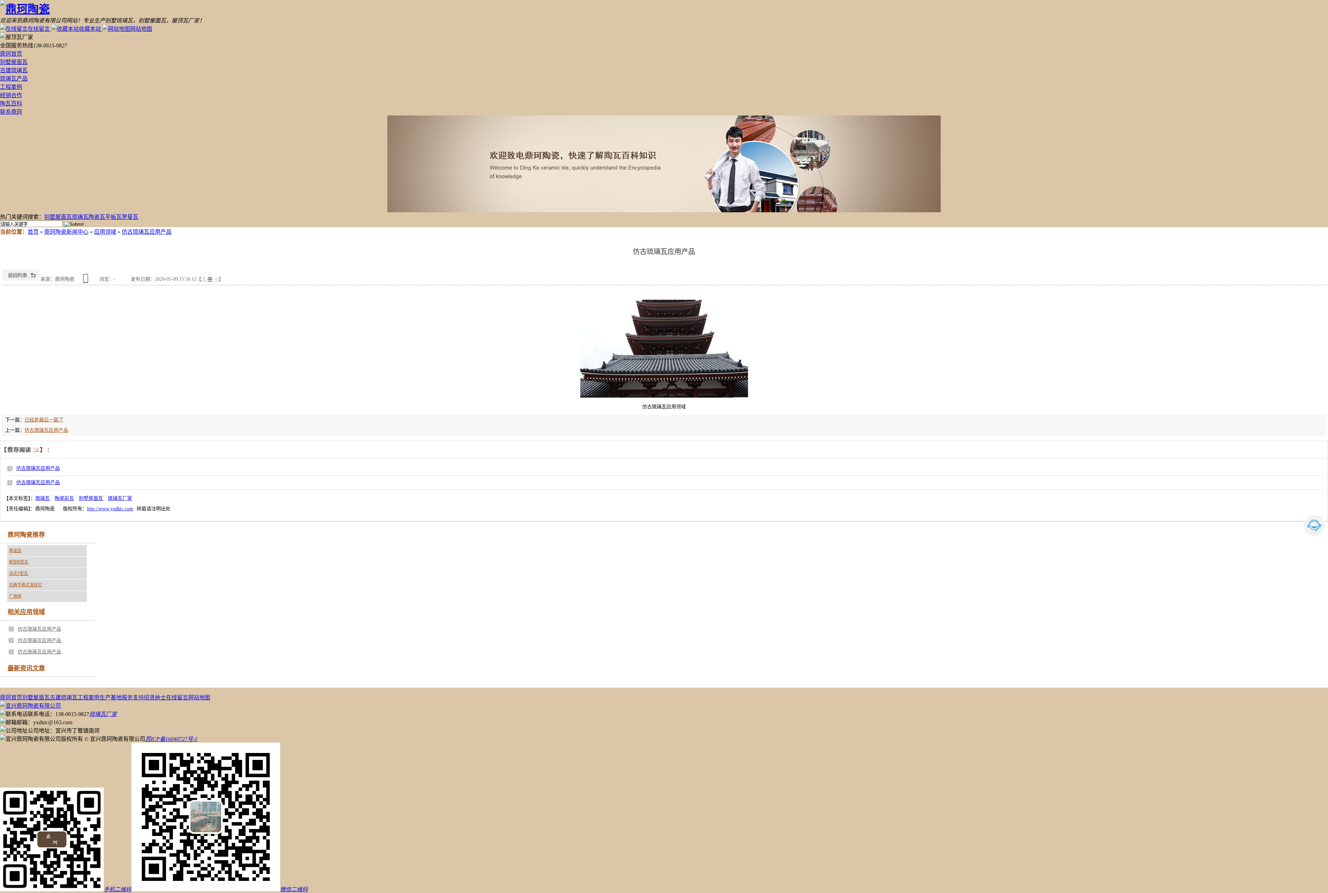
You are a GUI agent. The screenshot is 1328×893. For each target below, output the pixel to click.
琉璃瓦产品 (14, 79)
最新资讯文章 (26, 668)
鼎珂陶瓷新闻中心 (66, 232)
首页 (33, 232)
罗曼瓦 (130, 217)
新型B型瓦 (18, 562)
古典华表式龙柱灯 (25, 585)
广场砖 (15, 596)
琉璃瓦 (80, 217)
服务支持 (133, 697)
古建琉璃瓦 (14, 70)
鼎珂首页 (11, 54)
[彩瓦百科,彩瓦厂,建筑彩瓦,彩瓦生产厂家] (664, 163)
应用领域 (105, 232)
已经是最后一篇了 (44, 419)
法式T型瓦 (18, 573)
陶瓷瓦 (97, 217)
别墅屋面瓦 (14, 62)
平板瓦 (113, 217)
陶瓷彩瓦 (64, 498)
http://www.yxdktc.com (110, 508)
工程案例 (11, 87)
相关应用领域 (26, 611)
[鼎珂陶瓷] (25, 9)
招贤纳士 (155, 697)
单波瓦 (15, 550)
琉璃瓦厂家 (120, 498)
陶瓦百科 (11, 103)
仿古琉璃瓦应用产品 (147, 232)
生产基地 (111, 697)
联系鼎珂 (11, 112)
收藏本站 (90, 29)
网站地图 (141, 29)
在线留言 (39, 29)
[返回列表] (20, 279)
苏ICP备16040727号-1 (171, 739)
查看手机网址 (87, 281)
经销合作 (11, 95)
